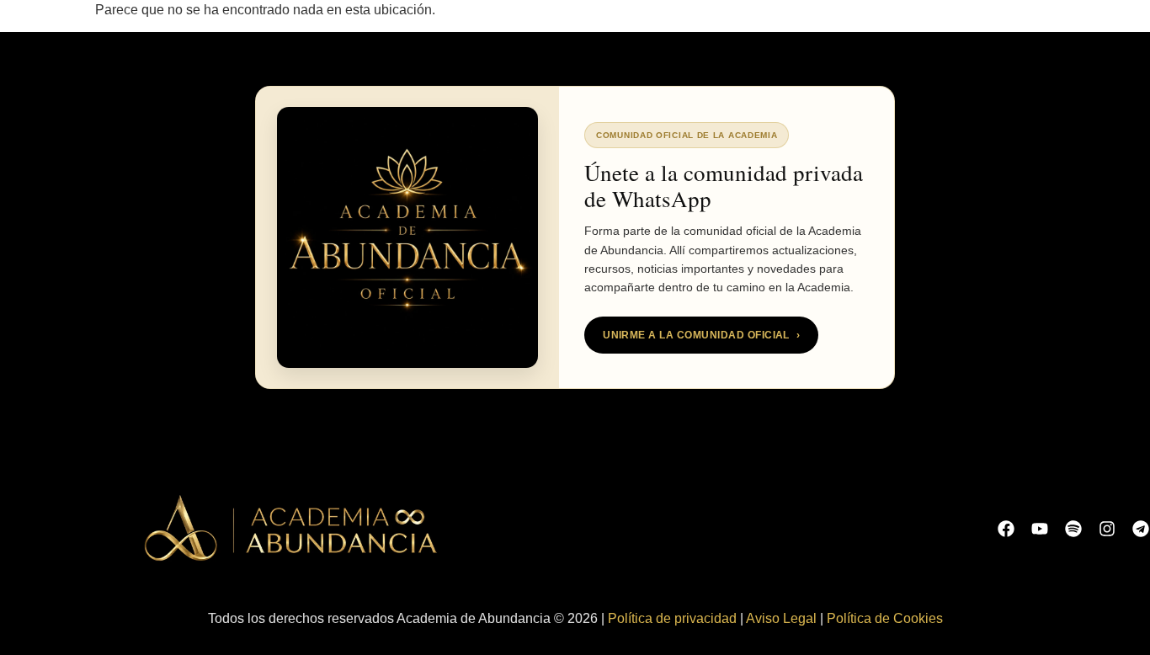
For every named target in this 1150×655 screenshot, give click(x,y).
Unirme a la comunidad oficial (701, 335)
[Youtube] (1040, 529)
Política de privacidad (672, 618)
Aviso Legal (781, 618)
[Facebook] (1006, 529)
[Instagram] (1107, 529)
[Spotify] (1073, 529)
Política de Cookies (885, 618)
